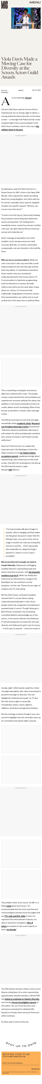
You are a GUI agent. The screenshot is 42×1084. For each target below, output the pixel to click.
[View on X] (21, 372)
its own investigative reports (24, 1002)
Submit (35, 1069)
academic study (24, 423)
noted (8, 906)
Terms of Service (31, 1071)
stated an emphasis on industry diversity (22, 999)
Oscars (28, 98)
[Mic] (4, 5)
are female (11, 930)
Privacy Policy (6, 1073)
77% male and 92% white (14, 916)
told (10, 470)
